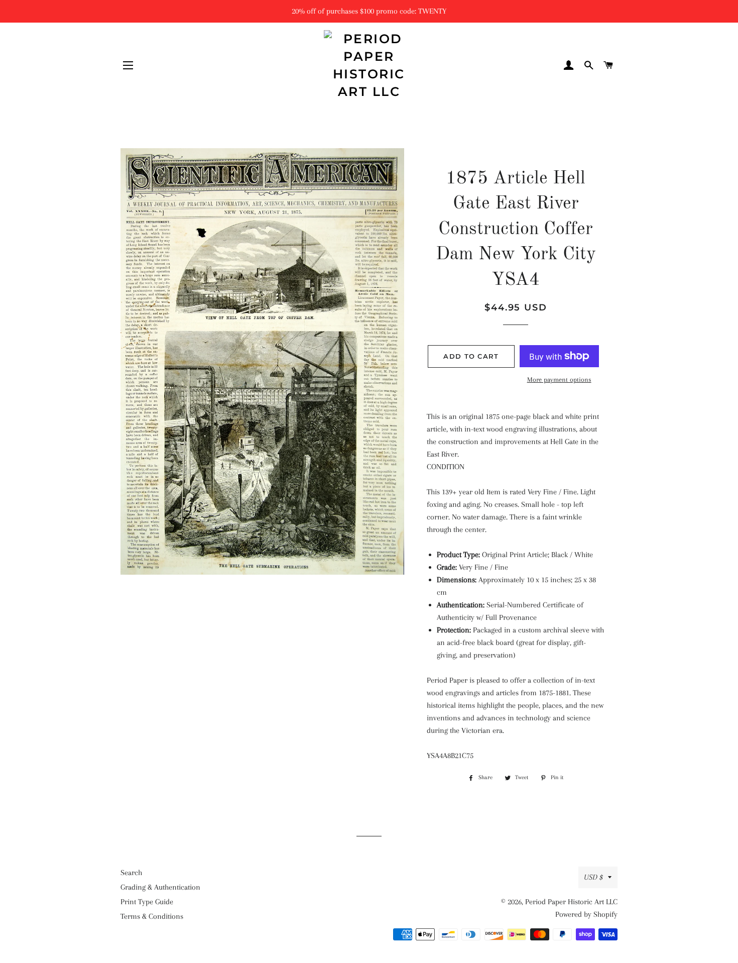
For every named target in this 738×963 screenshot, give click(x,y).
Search (131, 872)
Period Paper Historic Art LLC (571, 901)
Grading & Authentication (160, 887)
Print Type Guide (146, 901)
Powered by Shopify (586, 914)
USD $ (593, 877)
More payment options (559, 379)
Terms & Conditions (151, 916)
